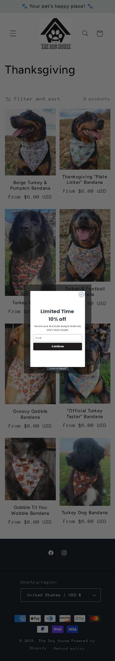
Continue (58, 346)
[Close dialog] (81, 294)
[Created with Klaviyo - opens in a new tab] (57, 368)
